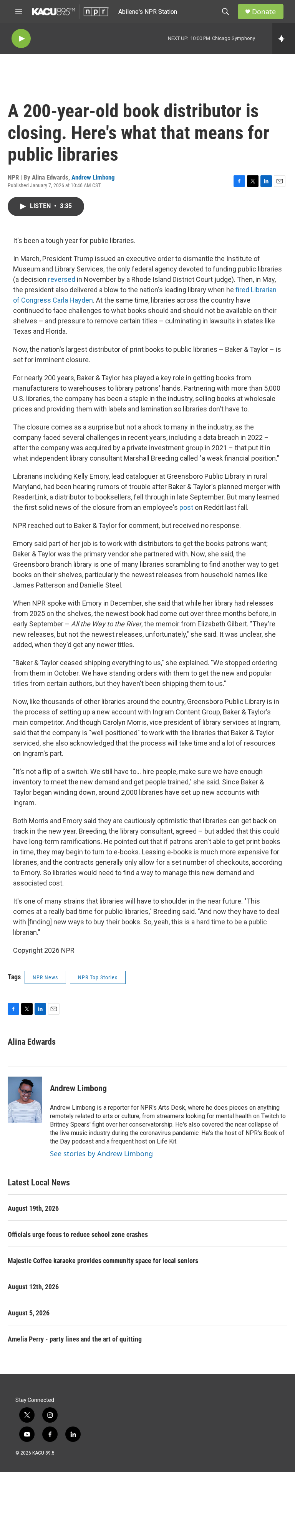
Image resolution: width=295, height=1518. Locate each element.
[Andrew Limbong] (25, 1100)
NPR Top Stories (98, 977)
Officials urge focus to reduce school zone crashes (78, 1234)
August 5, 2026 (29, 1313)
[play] (21, 38)
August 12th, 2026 (33, 1287)
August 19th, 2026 (33, 1208)
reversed (61, 279)
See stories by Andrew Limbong (101, 1153)
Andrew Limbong (93, 177)
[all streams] (283, 38)
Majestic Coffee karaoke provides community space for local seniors (103, 1261)
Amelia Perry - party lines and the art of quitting (75, 1339)
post (186, 507)
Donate (264, 12)
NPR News (45, 977)
